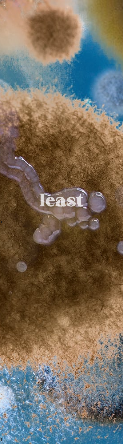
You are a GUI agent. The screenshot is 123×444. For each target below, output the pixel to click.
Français (1, 439)
